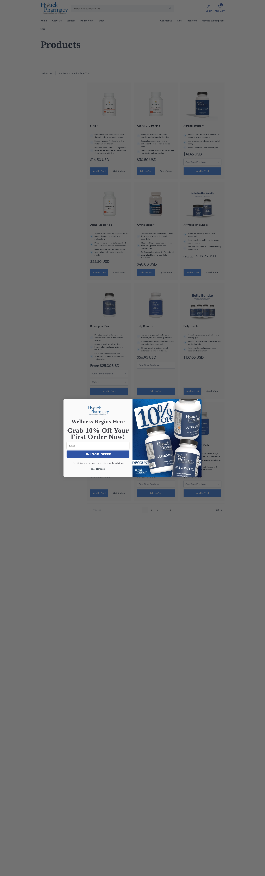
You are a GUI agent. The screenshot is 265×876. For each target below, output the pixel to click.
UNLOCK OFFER (98, 454)
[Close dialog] (197, 403)
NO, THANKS (98, 469)
